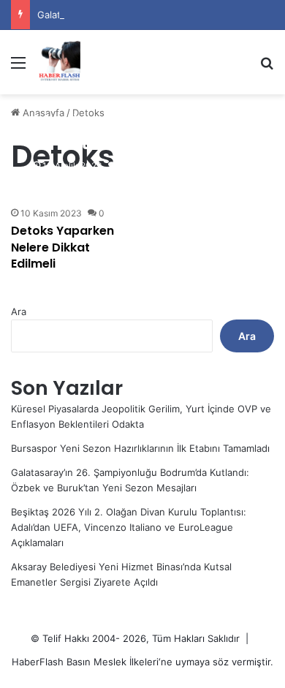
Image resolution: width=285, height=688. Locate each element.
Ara (18, 311)
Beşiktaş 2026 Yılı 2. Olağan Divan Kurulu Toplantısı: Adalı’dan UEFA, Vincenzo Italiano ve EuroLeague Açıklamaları (128, 527)
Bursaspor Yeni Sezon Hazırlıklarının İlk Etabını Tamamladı (140, 448)
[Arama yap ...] (266, 67)
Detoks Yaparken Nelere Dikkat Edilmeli (62, 247)
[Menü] (18, 67)
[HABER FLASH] (58, 62)
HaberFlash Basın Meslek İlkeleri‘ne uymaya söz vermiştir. (142, 662)
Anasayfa (42, 112)
